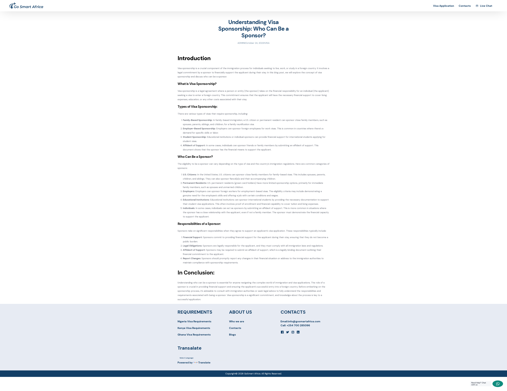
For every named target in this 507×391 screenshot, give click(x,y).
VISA (267, 43)
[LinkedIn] (298, 332)
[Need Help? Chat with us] (497, 383)
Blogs (232, 334)
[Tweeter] (287, 332)
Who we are (236, 321)
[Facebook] (282, 332)
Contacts (235, 328)
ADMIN (241, 43)
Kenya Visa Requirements (194, 328)
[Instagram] (292, 332)
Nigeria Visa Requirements (194, 321)
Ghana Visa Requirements (194, 334)
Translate (204, 362)
